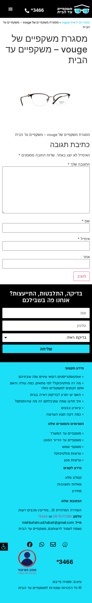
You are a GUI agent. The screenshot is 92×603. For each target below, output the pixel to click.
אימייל (84, 239)
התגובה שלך (79, 164)
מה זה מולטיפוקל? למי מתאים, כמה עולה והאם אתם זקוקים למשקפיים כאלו (47, 386)
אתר (86, 257)
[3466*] (27, 10)
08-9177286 (62, 516)
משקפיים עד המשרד (65, 433)
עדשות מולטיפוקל (67, 453)
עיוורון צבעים (71, 407)
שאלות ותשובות (69, 484)
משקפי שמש (71, 446)
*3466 (64, 561)
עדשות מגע (72, 460)
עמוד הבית (82, 22)
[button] (4, 547)
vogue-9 (67, 22)
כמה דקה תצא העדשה (63, 414)
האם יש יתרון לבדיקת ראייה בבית (55, 394)
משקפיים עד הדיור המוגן (62, 440)
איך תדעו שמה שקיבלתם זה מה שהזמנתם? (48, 401)
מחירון (77, 491)
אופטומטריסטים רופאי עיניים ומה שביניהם (50, 376)
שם (86, 221)
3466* (37, 10)
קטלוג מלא (73, 477)
